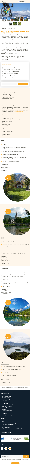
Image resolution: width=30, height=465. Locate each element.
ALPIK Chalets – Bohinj (6, 396)
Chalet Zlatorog (6, 399)
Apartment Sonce (7, 412)
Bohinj (3, 421)
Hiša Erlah (4, 409)
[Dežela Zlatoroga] (9, 2)
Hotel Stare (4, 402)
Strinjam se (15, 463)
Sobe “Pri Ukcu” (6, 407)
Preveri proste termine (23, 83)
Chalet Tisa (5, 400)
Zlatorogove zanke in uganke (8, 424)
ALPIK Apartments (7, 397)
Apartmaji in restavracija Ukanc (8, 415)
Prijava (26, 456)
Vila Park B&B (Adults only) (7, 404)
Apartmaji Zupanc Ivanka (7, 410)
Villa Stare (5, 403)
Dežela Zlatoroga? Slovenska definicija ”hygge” (12, 428)
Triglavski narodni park (6, 427)
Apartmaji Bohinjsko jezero (7, 406)
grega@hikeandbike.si (18, 111)
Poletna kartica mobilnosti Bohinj (9, 423)
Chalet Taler (4, 413)
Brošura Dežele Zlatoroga (7, 426)
